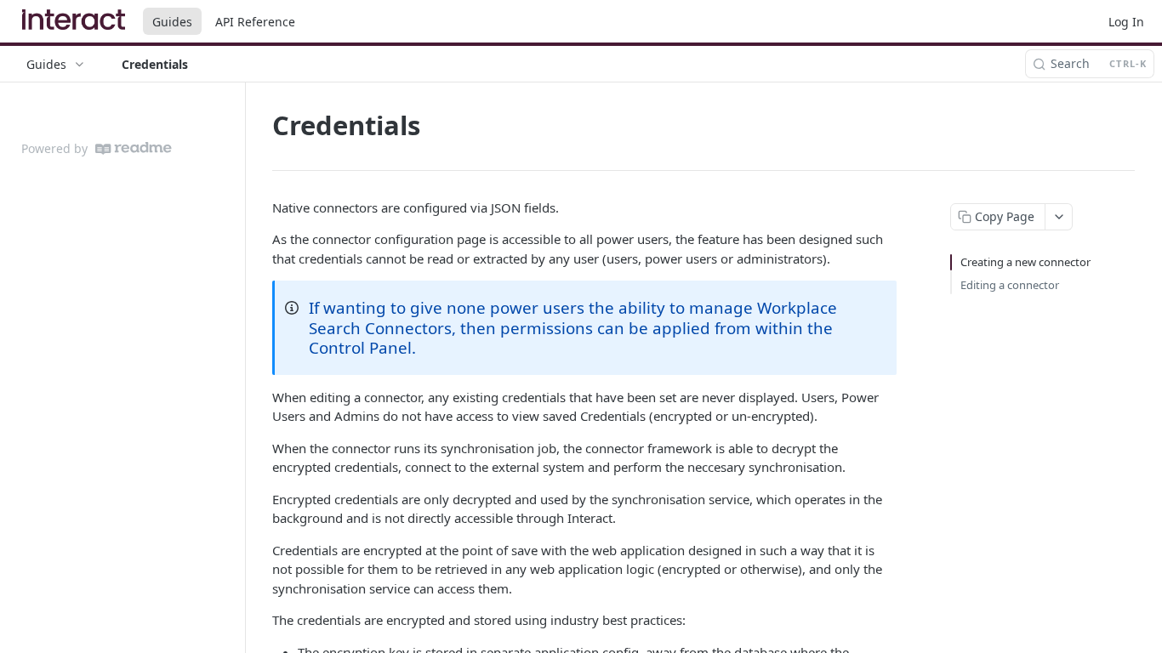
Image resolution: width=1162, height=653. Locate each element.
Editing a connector (1009, 284)
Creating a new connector (1025, 262)
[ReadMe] (133, 148)
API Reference (255, 22)
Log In (1126, 22)
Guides (172, 22)
